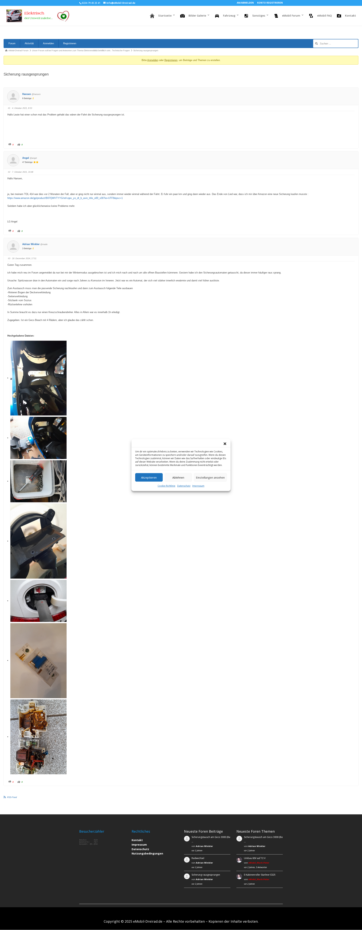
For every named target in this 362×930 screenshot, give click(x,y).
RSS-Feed (12, 797)
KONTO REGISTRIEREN (270, 3)
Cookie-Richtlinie (166, 485)
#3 (9, 258)
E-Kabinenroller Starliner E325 (259, 874)
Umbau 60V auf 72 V (254, 858)
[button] (225, 444)
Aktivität (29, 43)
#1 (9, 108)
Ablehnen (178, 477)
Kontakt (137, 840)
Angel (25, 158)
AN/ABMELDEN (245, 3)
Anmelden (48, 43)
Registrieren (69, 43)
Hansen (26, 94)
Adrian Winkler (31, 244)
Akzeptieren (149, 477)
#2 (9, 172)
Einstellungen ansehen (210, 477)
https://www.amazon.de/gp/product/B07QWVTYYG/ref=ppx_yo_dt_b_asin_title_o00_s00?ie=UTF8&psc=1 (65, 198)
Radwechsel (198, 858)
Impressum (198, 485)
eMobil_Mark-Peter (258, 862)
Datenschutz (183, 485)
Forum (11, 43)
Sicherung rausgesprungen (206, 874)
